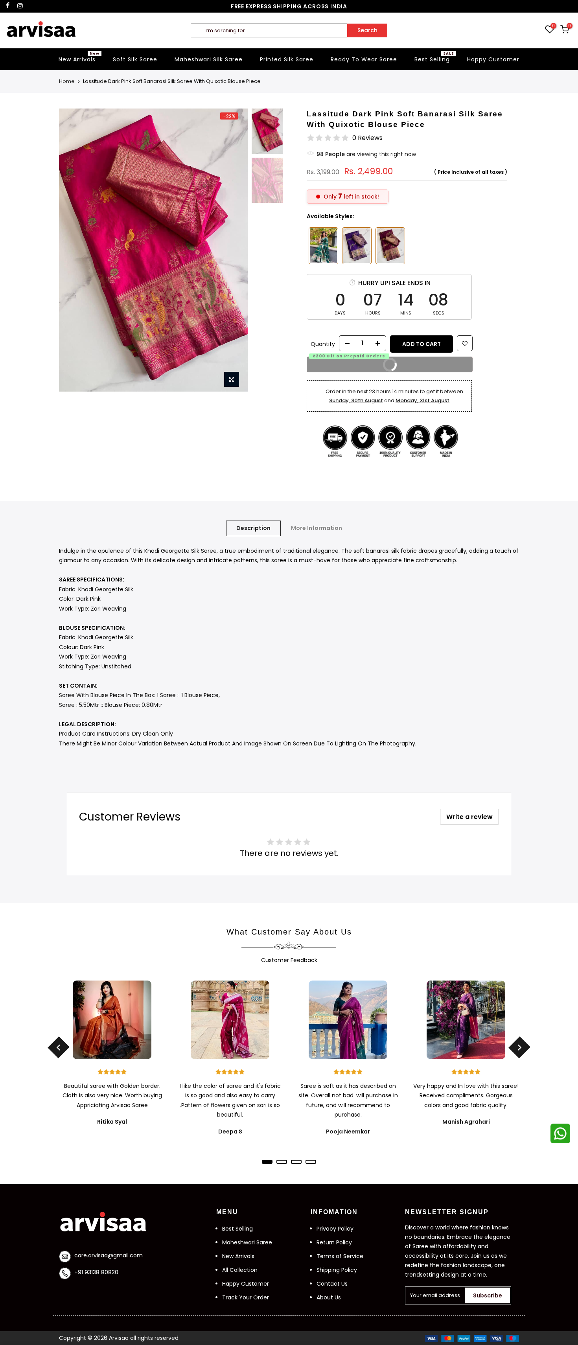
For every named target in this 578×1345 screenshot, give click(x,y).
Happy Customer (493, 59)
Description (253, 528)
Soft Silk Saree (135, 59)
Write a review (469, 816)
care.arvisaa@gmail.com (108, 1255)
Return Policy (334, 1242)
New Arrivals (79, 57)
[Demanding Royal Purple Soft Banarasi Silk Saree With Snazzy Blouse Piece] (357, 245)
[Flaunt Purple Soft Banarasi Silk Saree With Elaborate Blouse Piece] (390, 245)
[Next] (233, 224)
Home (67, 81)
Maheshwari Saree (247, 1242)
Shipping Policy (337, 1270)
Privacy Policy (335, 1229)
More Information (316, 528)
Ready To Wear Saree (364, 59)
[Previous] (72, 224)
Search (367, 30)
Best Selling (434, 57)
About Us (329, 1297)
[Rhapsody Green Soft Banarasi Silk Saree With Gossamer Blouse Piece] (323, 245)
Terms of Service (340, 1256)
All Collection (240, 1270)
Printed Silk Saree (286, 59)
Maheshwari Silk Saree (209, 59)
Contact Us (332, 1284)
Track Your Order (245, 1297)
